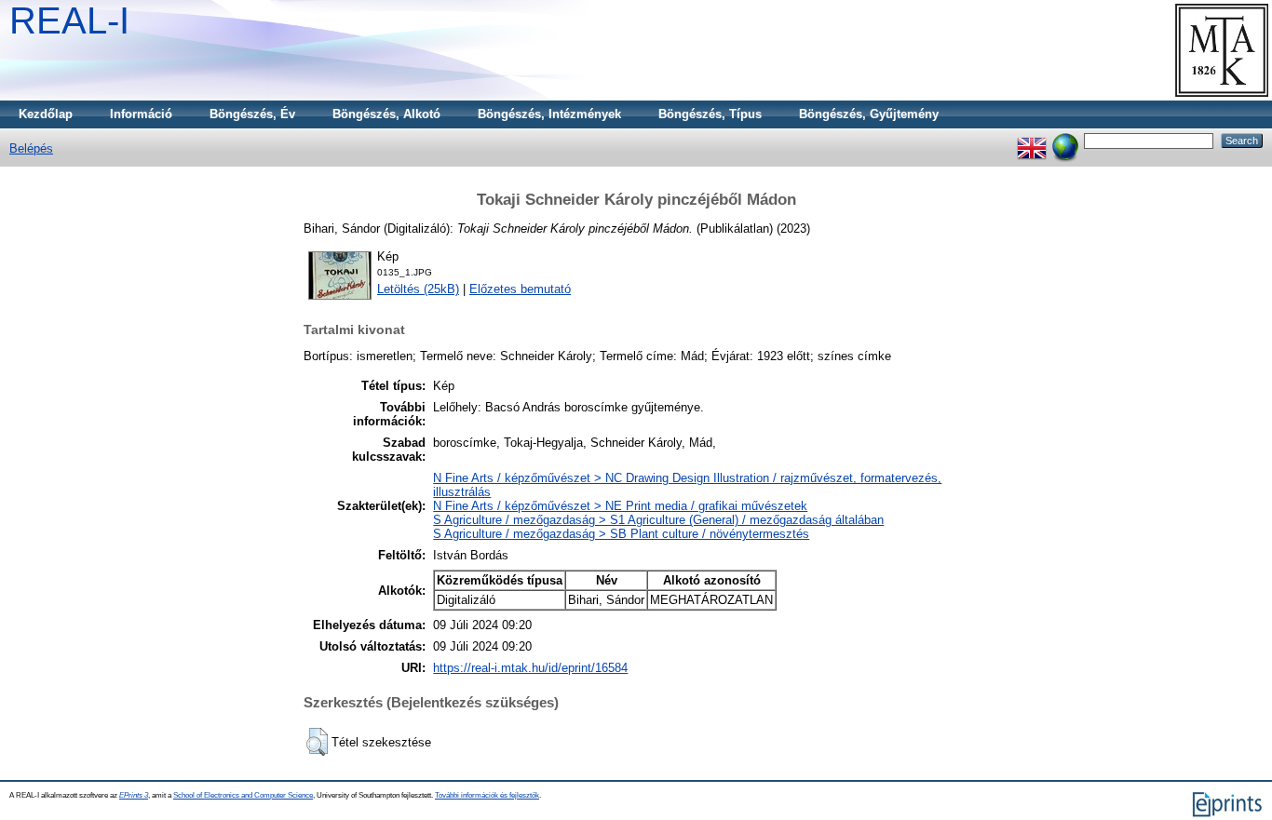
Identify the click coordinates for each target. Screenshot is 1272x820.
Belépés (31, 148)
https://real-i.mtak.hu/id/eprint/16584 (530, 668)
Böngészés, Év (252, 114)
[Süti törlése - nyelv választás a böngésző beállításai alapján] (1065, 140)
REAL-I (69, 20)
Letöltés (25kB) (418, 289)
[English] (1032, 140)
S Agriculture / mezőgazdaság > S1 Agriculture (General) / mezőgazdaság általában (658, 520)
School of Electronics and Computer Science (243, 795)
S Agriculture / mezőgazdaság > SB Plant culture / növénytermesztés (621, 534)
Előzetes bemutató (520, 289)
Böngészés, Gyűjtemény (869, 114)
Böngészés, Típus (710, 114)
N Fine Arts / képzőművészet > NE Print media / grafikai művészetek (620, 506)
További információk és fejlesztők (487, 795)
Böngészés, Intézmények (549, 114)
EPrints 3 (133, 795)
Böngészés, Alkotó (386, 114)
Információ (141, 114)
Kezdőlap (46, 114)
